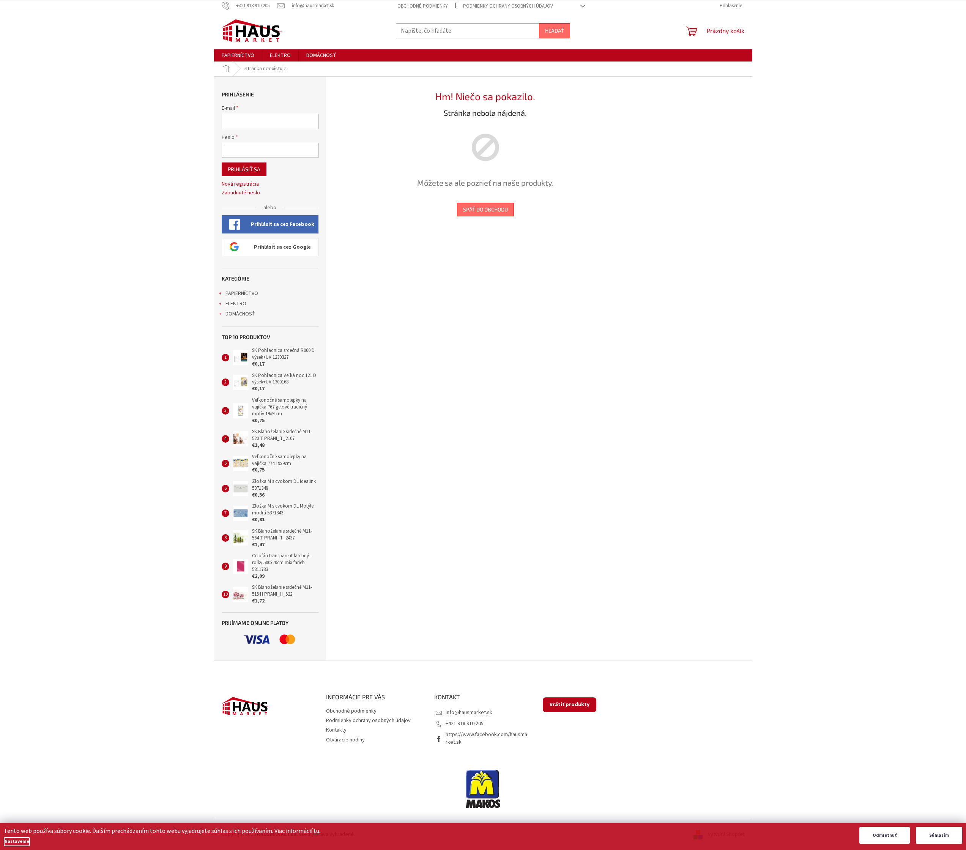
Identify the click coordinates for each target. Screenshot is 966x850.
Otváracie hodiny (345, 740)
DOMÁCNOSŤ (240, 314)
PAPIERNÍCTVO (241, 293)
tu (316, 831)
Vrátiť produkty (569, 704)
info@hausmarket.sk (469, 712)
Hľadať (554, 30)
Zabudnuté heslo (241, 193)
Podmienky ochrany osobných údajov (508, 6)
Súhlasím (939, 835)
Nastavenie (17, 841)
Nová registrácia (240, 184)
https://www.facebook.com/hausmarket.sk (486, 738)
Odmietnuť (885, 835)
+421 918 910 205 (465, 723)
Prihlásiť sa (244, 169)
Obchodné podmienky (422, 6)
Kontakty (336, 730)
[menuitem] (238, 55)
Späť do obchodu (485, 209)
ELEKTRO (235, 304)
